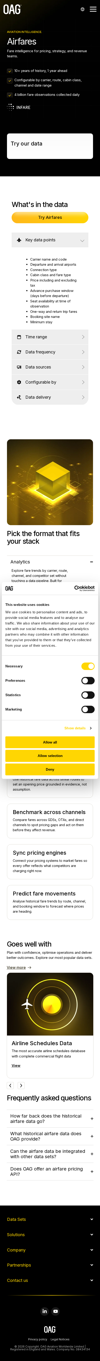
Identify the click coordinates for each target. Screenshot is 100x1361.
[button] (93, 9)
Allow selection (50, 756)
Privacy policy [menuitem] (37, 1339)
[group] (50, 1025)
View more (16, 967)
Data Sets (16, 1219)
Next (21, 1085)
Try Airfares (50, 217)
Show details (75, 728)
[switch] (88, 680)
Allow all (50, 742)
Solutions (16, 1234)
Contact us (17, 1280)
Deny (50, 769)
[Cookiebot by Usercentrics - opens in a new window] (74, 588)
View (16, 1065)
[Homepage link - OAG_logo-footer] (50, 1330)
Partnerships (19, 1265)
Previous (10, 1085)
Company (16, 1250)
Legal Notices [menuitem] (60, 1339)
